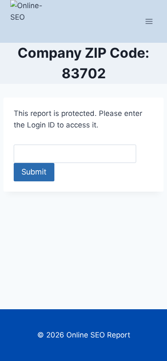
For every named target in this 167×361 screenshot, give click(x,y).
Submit (34, 171)
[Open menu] (149, 21)
